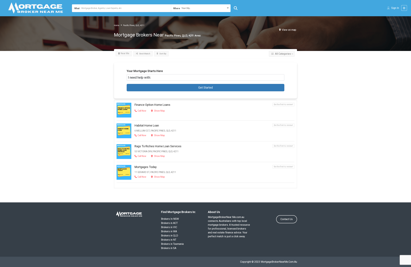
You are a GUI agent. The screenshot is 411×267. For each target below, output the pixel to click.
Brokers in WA (169, 231)
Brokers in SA (168, 248)
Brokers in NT (168, 239)
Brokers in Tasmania (172, 243)
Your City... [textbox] (186, 8)
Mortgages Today (146, 167)
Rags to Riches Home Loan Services (158, 146)
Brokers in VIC (169, 227)
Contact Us (286, 219)
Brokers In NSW (170, 218)
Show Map (159, 110)
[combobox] (200, 8)
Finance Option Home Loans (152, 104)
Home (116, 25)
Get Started (205, 87)
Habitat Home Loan (147, 125)
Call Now (142, 110)
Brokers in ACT (169, 223)
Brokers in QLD (169, 235)
